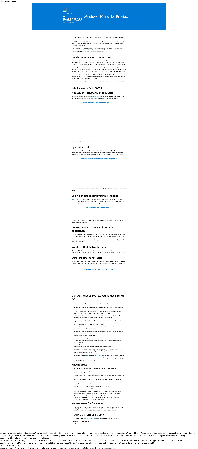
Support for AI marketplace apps (164, 440)
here (92, 239)
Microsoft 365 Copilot (94, 440)
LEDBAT (87, 355)
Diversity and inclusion (124, 443)
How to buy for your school (159, 435)
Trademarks (79, 448)
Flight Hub (116, 48)
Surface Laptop (16, 433)
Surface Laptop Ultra (31, 433)
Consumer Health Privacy (10, 448)
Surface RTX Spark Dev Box (51, 433)
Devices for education (93, 435)
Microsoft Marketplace (19, 443)
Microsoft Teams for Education (115, 435)
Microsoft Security (18, 440)
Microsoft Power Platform (59, 440)
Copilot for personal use (93, 433)
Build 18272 (119, 349)
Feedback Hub (94, 418)
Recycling (99, 448)
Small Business (109, 440)
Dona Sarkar (65, 22)
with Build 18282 (96, 96)
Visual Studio (51, 443)
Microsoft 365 (43, 440)
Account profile (147, 433)
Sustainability (149, 443)
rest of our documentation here (85, 50)
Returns (192, 433)
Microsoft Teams (77, 440)
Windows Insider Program (80, 426)
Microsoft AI (5, 440)
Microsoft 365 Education (138, 435)
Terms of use (68, 448)
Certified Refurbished (21, 435)
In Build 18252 (75, 199)
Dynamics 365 (31, 440)
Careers (60, 443)
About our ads (109, 448)
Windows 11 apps (133, 433)
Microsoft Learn (144, 440)
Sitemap (24, 448)
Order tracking (6, 435)
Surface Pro (4, 433)
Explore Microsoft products (114, 433)
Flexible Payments (57, 435)
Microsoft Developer (129, 440)
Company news (83, 443)
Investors (110, 443)
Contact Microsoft (35, 448)
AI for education (43, 438)
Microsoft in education (75, 435)
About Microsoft (70, 443)
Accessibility (138, 443)
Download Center (161, 433)
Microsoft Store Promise (40, 435)
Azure (117, 440)
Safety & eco (89, 448)
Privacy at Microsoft (98, 443)
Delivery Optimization (100, 355)
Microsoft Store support (178, 433)
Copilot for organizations (72, 433)
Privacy (46, 448)
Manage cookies (56, 448)
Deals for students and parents (23, 438)
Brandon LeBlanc (71, 22)
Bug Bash (88, 418)
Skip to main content (8, 1)
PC (71, 13)
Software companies (37, 443)
